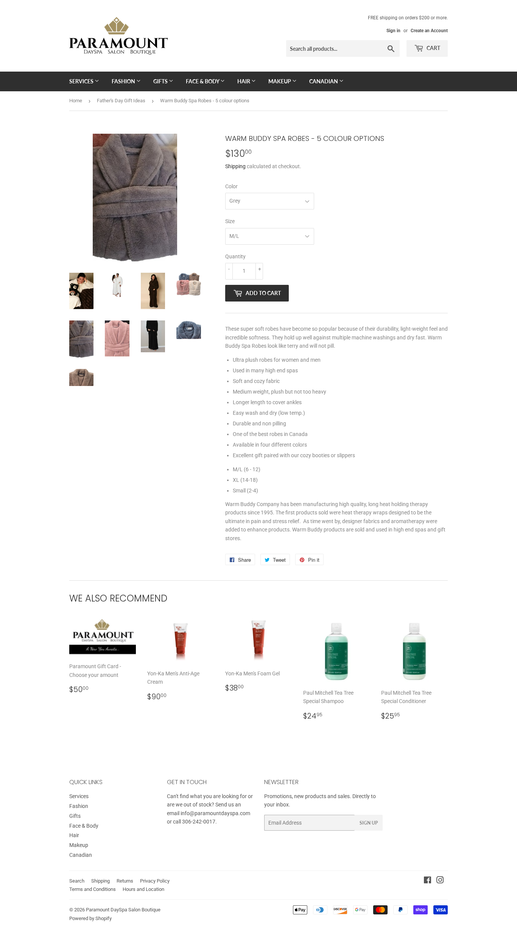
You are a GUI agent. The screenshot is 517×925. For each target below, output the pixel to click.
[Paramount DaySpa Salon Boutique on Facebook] (427, 881)
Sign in (393, 30)
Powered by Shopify (90, 918)
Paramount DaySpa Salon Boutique (123, 909)
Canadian (324, 81)
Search (76, 881)
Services (82, 81)
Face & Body (203, 81)
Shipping (235, 166)
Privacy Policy (155, 881)
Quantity (235, 256)
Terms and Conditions (92, 889)
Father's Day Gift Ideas (121, 100)
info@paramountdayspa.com (215, 813)
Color (231, 186)
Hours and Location (143, 889)
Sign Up (369, 823)
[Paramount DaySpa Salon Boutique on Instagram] (440, 881)
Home (75, 100)
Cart (432, 48)
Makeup (280, 81)
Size (230, 221)
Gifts (161, 81)
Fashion (124, 81)
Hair (244, 81)
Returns (125, 881)
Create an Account (429, 30)
